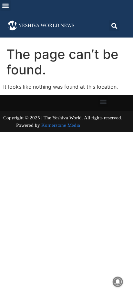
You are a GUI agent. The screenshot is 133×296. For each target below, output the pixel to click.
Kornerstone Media (60, 125)
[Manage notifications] (118, 282)
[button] (5, 5)
